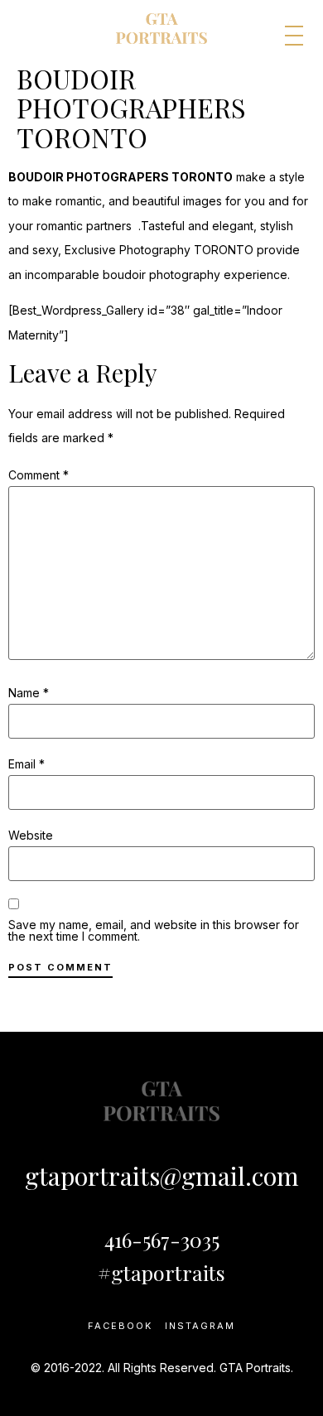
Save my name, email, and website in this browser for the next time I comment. (153, 930)
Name (28, 693)
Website (30, 835)
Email (26, 764)
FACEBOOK (120, 1326)
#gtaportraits (161, 1272)
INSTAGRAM (200, 1326)
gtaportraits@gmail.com (162, 1175)
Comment (38, 475)
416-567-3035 (161, 1239)
